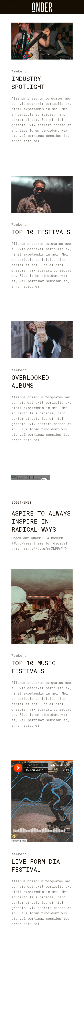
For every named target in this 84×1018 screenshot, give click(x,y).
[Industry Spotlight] (42, 41)
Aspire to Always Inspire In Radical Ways (41, 521)
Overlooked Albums (30, 381)
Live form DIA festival (35, 865)
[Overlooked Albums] (42, 339)
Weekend (19, 71)
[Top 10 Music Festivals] (42, 606)
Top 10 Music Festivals (33, 667)
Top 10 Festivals (40, 232)
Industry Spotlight (28, 83)
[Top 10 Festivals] (42, 194)
